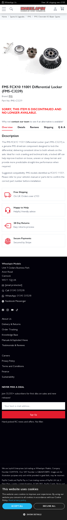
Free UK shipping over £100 (53, 2)
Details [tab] (21, 127)
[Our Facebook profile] (3, 309)
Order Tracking (9, 329)
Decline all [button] (49, 506)
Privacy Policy (8, 360)
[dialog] (33, 502)
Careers (6, 355)
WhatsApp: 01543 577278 (18, 295)
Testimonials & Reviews (13, 345)
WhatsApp (10, 2)
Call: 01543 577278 (14, 290)
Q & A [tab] (61, 127)
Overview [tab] (7, 127)
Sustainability (8, 376)
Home (4, 16)
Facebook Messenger (15, 301)
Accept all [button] (17, 506)
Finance (5, 371)
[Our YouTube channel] (12, 309)
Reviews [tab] (34, 127)
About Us (6, 318)
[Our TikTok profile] (17, 309)
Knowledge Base (10, 334)
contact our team (20, 121)
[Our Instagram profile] (8, 309)
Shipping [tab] (48, 127)
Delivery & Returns (11, 324)
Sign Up (33, 414)
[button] (4, 9)
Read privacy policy (17, 500)
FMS (11, 96)
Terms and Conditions (13, 366)
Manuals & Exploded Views (15, 340)
